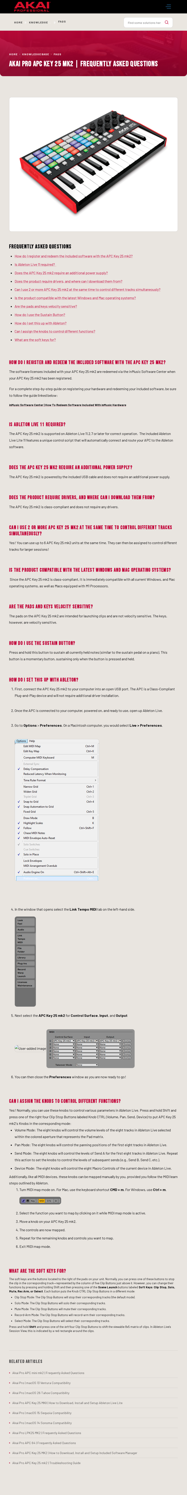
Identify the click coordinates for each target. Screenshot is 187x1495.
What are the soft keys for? (35, 339)
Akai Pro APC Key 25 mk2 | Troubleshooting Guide (46, 1463)
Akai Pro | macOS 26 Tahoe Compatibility (40, 1393)
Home (18, 22)
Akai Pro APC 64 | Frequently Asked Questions (44, 1443)
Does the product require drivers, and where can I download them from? (68, 281)
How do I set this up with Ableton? (41, 323)
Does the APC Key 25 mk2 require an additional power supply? (61, 273)
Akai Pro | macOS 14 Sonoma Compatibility (42, 1423)
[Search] (166, 23)
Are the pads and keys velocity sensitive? (46, 306)
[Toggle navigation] (168, 7)
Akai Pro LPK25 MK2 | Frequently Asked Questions (46, 1433)
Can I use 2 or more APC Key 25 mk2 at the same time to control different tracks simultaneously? (88, 289)
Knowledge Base (35, 54)
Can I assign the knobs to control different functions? (55, 331)
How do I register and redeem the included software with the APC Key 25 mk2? (74, 256)
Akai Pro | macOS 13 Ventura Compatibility (41, 1383)
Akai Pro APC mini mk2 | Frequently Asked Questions (48, 1373)
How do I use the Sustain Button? (40, 314)
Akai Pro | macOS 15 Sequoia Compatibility (41, 1413)
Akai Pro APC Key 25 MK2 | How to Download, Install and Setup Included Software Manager (74, 1453)
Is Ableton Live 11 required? (35, 264)
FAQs (57, 54)
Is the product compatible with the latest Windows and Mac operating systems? (75, 298)
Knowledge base (42, 22)
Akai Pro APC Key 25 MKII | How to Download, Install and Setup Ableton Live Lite (67, 1403)
